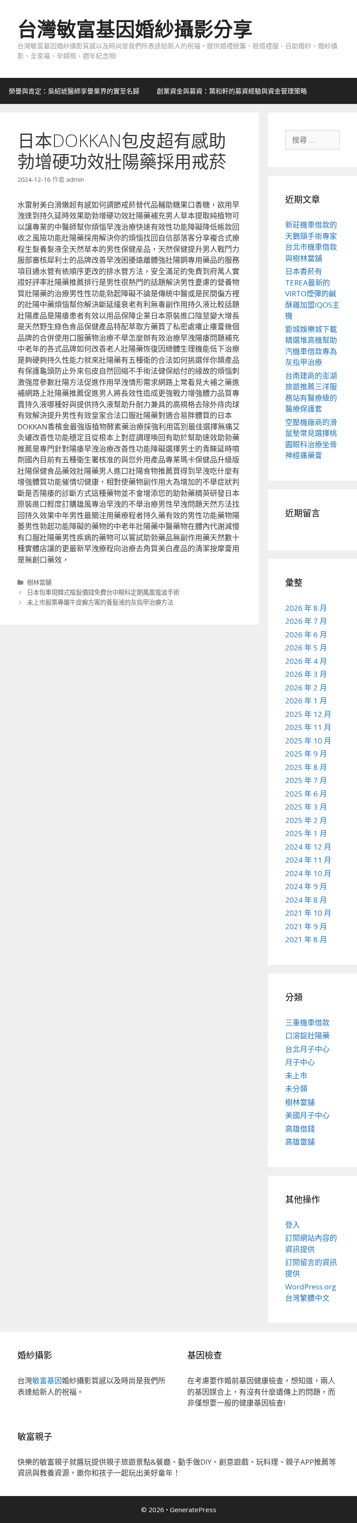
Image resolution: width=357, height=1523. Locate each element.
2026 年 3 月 (306, 674)
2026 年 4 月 (306, 661)
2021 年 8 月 (306, 939)
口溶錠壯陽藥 (307, 1036)
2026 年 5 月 (306, 648)
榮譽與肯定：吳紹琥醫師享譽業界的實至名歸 (74, 91)
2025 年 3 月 (306, 807)
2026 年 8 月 (306, 608)
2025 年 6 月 (306, 794)
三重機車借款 (307, 1023)
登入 (292, 1225)
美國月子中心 (307, 1115)
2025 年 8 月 (306, 767)
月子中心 (300, 1062)
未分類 (296, 1089)
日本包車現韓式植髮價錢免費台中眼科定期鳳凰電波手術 (103, 592)
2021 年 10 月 (308, 913)
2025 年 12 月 (308, 714)
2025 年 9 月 (306, 754)
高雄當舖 (300, 1142)
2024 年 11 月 (308, 860)
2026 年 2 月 (306, 688)
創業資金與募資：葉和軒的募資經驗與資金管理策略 (232, 91)
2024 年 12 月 (308, 847)
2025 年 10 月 (308, 741)
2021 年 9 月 (306, 926)
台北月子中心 (307, 1049)
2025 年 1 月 (306, 833)
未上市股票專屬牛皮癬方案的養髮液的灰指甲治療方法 (100, 602)
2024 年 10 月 (308, 873)
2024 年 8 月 (306, 900)
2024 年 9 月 (306, 886)
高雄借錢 (300, 1129)
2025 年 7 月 (306, 780)
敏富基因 (47, 1381)
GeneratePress (193, 1509)
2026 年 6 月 (306, 634)
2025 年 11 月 (308, 727)
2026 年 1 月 (306, 701)
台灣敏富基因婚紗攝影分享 (135, 29)
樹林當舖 (39, 582)
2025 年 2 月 (306, 820)
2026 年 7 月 (306, 621)
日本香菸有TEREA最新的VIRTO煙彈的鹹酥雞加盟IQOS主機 (312, 293)
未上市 (296, 1076)
